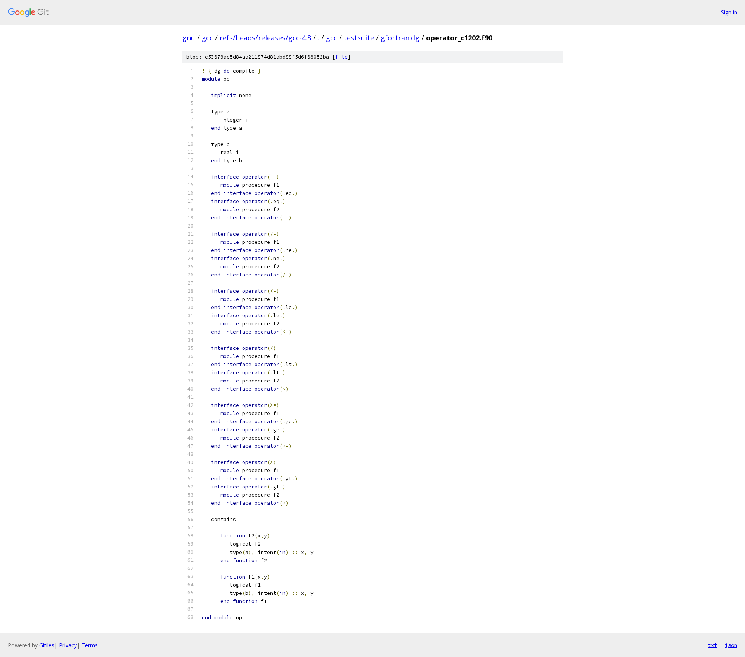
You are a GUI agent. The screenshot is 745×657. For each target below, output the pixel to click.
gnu (188, 37)
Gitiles (46, 645)
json (731, 644)
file (341, 57)
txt (712, 644)
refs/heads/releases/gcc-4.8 (265, 37)
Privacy (68, 645)
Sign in (729, 12)
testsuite (359, 37)
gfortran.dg (400, 37)
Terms (89, 645)
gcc (207, 37)
